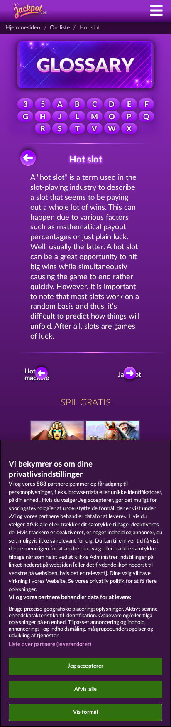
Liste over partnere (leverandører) (50, 644)
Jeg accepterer (86, 666)
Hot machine (38, 374)
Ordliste (60, 28)
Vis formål (85, 712)
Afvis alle (85, 689)
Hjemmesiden (22, 28)
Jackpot (131, 374)
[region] (85, 583)
